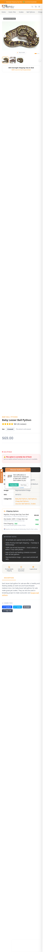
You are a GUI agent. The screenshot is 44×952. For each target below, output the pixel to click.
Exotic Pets (12, 12)
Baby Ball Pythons (21, 499)
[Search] (32, 6)
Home (4, 12)
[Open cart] (35, 6)
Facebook (8, 607)
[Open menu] (39, 6)
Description (9, 578)
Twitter (18, 607)
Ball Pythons (31, 12)
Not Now (24, 485)
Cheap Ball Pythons (22, 501)
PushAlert (21, 487)
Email (28, 607)
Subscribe (13, 485)
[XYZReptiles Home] (8, 6)
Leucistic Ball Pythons (22, 504)
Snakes (21, 12)
